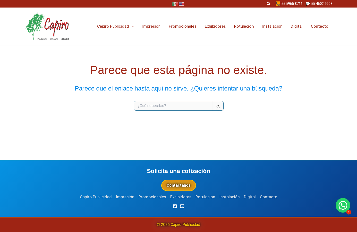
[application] (131, 26)
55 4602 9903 (321, 3)
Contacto (268, 196)
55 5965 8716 (292, 3)
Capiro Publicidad (96, 196)
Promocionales (152, 196)
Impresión (125, 196)
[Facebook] (175, 206)
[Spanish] (175, 3)
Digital (250, 196)
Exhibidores (180, 196)
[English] (181, 3)
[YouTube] (182, 206)
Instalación (229, 196)
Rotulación (205, 196)
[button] (269, 4)
